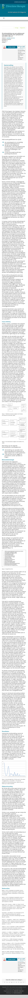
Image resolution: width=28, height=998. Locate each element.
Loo (14, 38)
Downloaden (11, 47)
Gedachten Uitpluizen (18, 991)
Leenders (8, 38)
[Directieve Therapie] (13, 4)
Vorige (16, 27)
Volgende (22, 27)
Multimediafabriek (18, 992)
